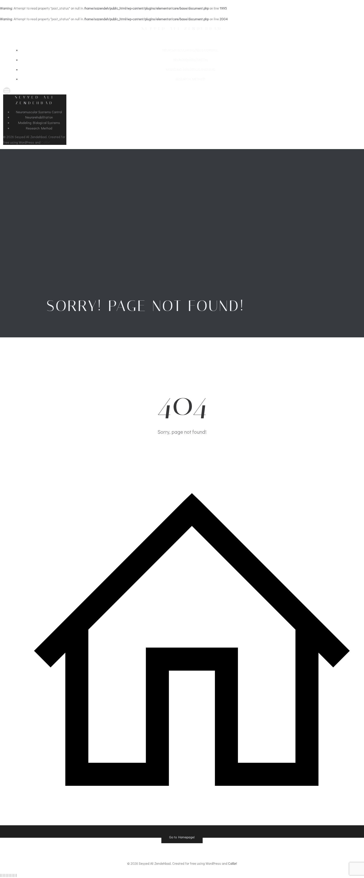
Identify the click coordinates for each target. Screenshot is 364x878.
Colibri (45, 142)
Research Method (190, 79)
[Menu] (182, 90)
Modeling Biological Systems (190, 69)
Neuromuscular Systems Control (190, 50)
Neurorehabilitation (190, 60)
